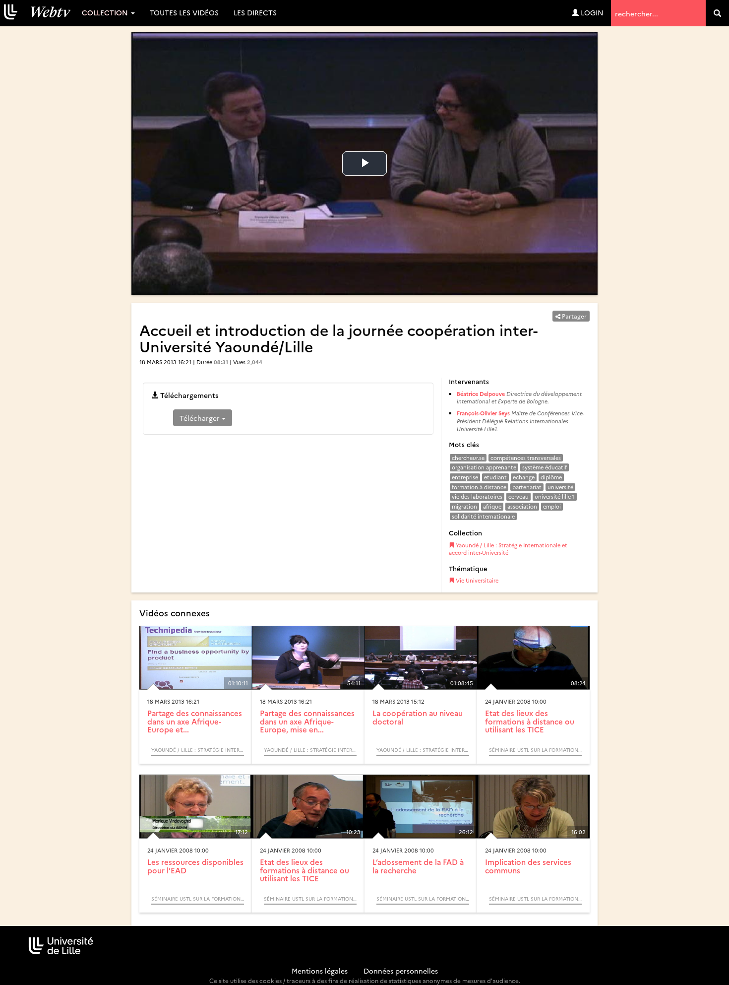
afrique (492, 506)
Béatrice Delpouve (481, 393)
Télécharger (201, 418)
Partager (573, 316)
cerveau (518, 496)
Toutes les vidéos (184, 12)
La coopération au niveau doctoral (417, 717)
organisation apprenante (484, 467)
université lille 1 (555, 496)
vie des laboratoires (477, 496)
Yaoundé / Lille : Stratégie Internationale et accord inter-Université (508, 549)
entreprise (465, 477)
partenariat (527, 487)
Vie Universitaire (476, 580)
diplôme (551, 477)
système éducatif (544, 467)
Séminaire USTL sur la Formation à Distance (535, 749)
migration (464, 506)
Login (591, 12)
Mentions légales (320, 971)
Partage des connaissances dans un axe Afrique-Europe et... (194, 721)
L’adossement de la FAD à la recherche (418, 865)
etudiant (495, 477)
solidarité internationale (483, 516)
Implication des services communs (528, 865)
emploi (552, 506)
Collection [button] (106, 12)
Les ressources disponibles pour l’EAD (195, 865)
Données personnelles (401, 971)
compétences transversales (525, 457)
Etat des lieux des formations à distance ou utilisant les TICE (529, 721)
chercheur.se (468, 457)
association (522, 506)
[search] (717, 13)
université (560, 487)
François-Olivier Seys (483, 413)
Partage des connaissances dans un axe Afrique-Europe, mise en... (307, 721)
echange (524, 477)
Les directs (255, 12)
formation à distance (479, 487)
